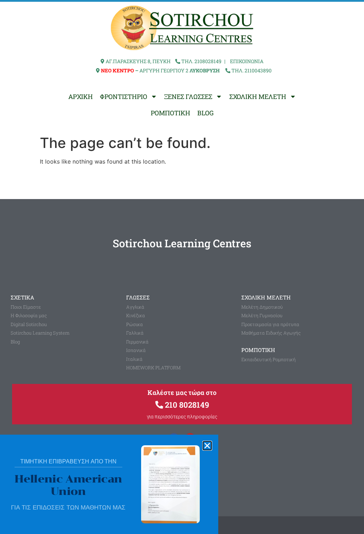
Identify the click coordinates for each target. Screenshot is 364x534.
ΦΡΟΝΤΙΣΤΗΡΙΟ (123, 96)
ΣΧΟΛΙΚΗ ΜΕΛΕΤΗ (257, 96)
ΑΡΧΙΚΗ (80, 96)
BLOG (205, 113)
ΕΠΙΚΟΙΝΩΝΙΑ (246, 61)
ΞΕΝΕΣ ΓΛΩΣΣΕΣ (188, 96)
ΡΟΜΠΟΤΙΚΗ (170, 113)
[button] (207, 446)
